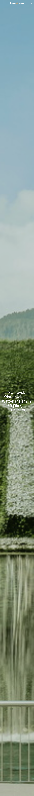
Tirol (17, 387)
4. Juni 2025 (23, 415)
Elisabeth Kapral (13, 415)
